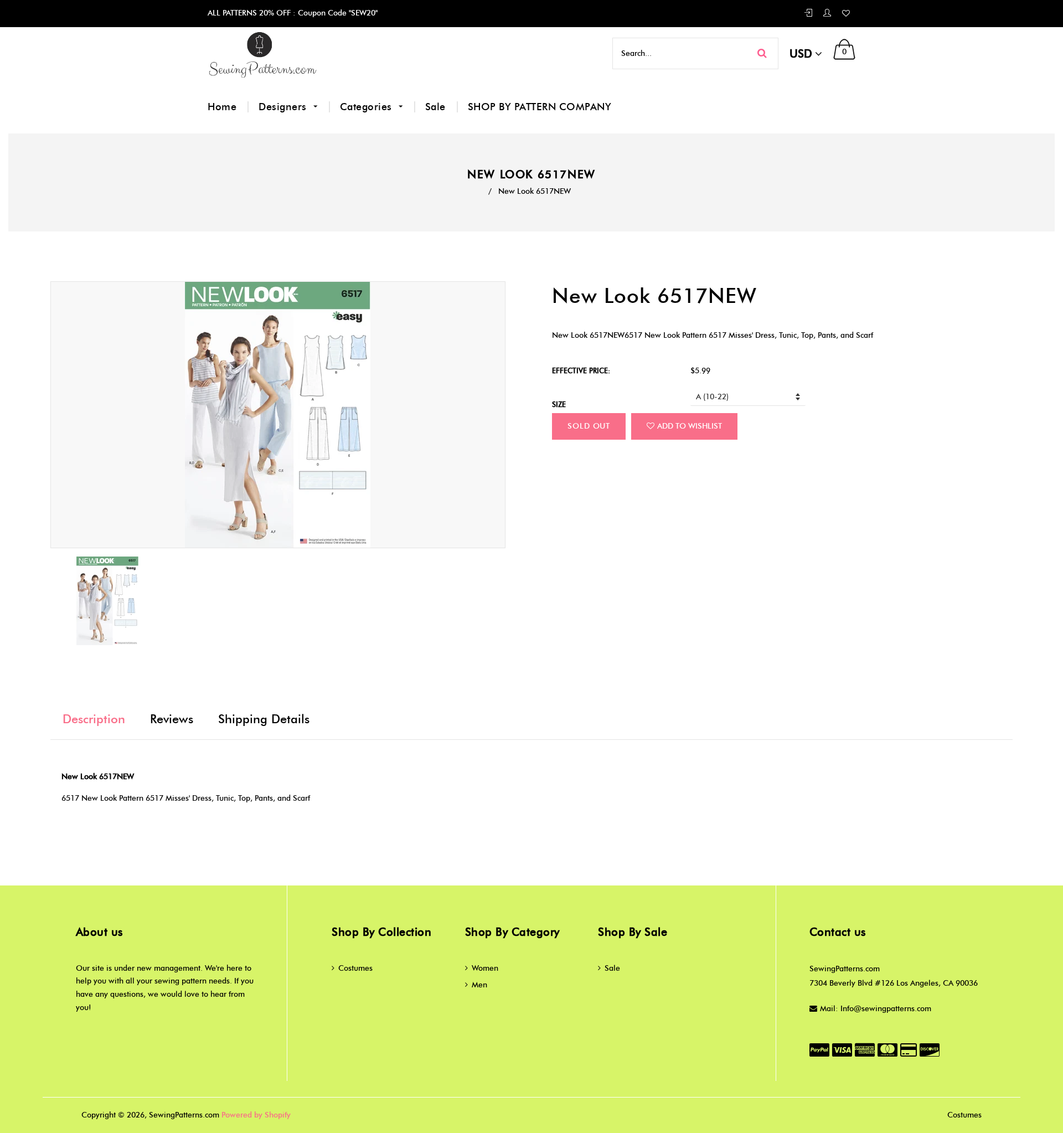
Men (479, 985)
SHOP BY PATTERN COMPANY (540, 107)
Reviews (171, 719)
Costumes (355, 968)
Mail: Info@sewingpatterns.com (875, 1008)
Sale (435, 107)
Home (222, 107)
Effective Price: (581, 370)
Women (485, 968)
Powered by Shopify (256, 1115)
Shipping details (263, 719)
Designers (284, 107)
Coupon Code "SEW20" (337, 13)
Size (559, 404)
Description (94, 719)
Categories (367, 107)
